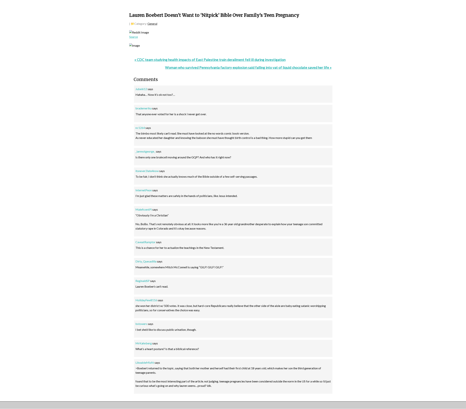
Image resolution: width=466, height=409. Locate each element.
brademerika (143, 108)
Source (133, 36)
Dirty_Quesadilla (145, 261)
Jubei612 (141, 89)
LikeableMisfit (144, 362)
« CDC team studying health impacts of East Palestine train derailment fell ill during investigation (210, 60)
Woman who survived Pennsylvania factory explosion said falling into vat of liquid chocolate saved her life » (248, 67)
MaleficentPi (143, 209)
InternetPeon (143, 190)
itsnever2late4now (147, 171)
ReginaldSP (142, 280)
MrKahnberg (143, 343)
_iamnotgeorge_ (145, 151)
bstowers (141, 323)
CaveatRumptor (145, 242)
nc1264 (140, 127)
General (152, 23)
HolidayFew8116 (146, 300)
